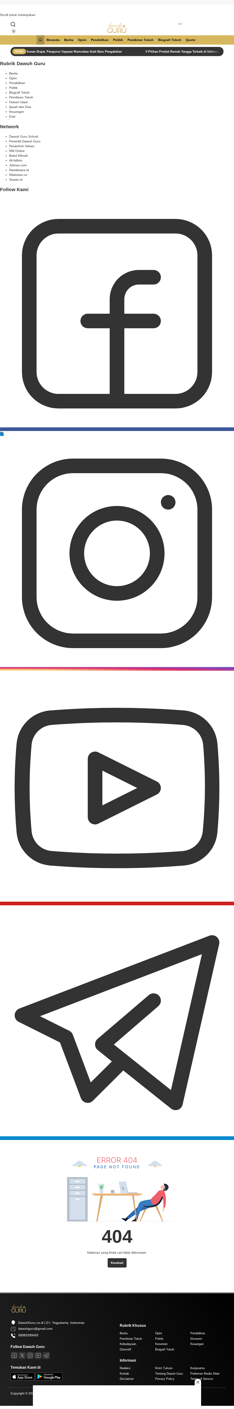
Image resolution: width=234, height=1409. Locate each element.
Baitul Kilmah (18, 155)
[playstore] (48, 1379)
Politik (118, 40)
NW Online (17, 151)
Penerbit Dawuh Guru (24, 141)
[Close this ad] (198, 1382)
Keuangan (16, 111)
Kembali (117, 1263)
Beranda (53, 40)
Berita (68, 40)
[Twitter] (2, 434)
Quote (190, 40)
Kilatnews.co (18, 175)
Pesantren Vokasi (21, 146)
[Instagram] (117, 669)
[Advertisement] (117, 1396)
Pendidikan (100, 40)
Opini (82, 40)
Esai (12, 116)
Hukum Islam (18, 102)
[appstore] (22, 1379)
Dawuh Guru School (23, 136)
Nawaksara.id (19, 170)
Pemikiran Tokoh (141, 40)
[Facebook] (117, 429)
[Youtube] (117, 903)
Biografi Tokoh (169, 40)
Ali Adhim (15, 160)
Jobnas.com (18, 165)
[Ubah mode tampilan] (13, 31)
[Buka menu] (180, 24)
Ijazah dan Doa (20, 107)
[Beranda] (40, 40)
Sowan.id (15, 179)
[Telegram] (117, 1138)
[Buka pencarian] (13, 24)
